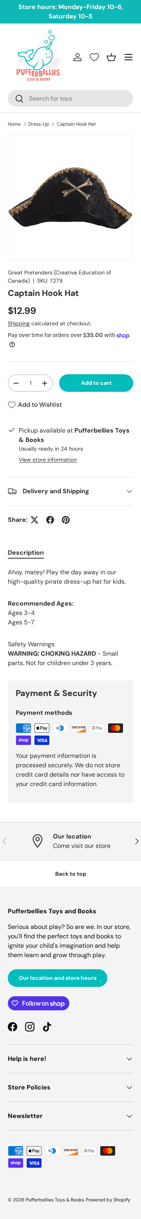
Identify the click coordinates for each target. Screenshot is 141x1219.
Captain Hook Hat (76, 124)
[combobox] (70, 98)
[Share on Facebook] (50, 520)
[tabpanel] (70, 577)
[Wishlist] (94, 57)
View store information (48, 459)
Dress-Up (38, 124)
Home (14, 124)
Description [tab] (26, 552)
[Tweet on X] (34, 520)
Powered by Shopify (108, 1200)
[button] (111, 57)
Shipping (19, 323)
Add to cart (96, 382)
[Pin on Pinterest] (66, 520)
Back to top (70, 873)
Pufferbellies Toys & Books (55, 1200)
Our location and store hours (57, 977)
